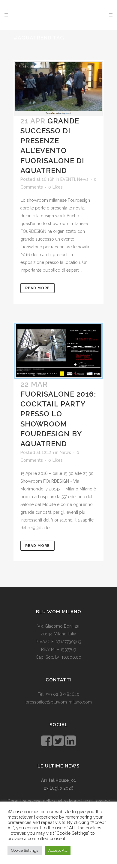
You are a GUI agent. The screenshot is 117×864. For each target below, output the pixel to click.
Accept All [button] (57, 850)
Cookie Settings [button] (24, 850)
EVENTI (67, 179)
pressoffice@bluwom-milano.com (59, 702)
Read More (37, 288)
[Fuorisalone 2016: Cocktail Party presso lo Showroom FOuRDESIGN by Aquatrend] (59, 350)
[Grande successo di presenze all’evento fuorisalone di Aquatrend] (59, 88)
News (82, 179)
